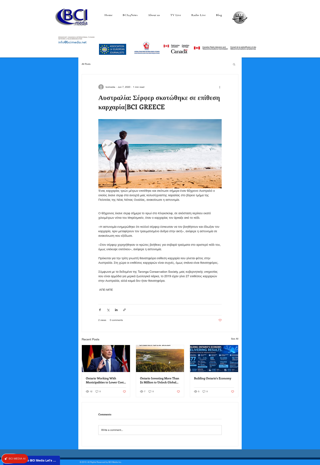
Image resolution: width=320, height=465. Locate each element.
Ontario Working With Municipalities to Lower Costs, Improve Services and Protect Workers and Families (106, 380)
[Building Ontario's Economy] (214, 358)
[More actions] (220, 87)
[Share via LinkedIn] (116, 309)
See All (234, 338)
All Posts (86, 64)
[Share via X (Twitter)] (108, 309)
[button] (234, 64)
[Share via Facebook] (100, 309)
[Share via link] (124, 309)
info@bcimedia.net (72, 42)
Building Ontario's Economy (212, 378)
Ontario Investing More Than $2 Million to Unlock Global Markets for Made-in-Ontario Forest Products (159, 380)
